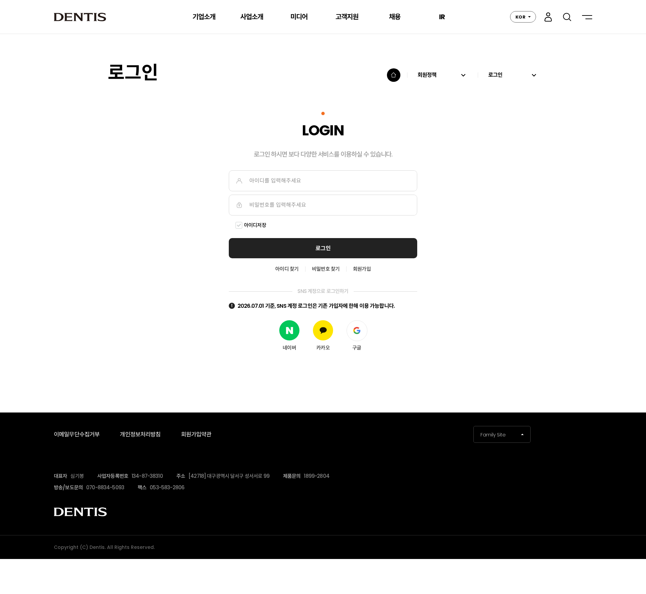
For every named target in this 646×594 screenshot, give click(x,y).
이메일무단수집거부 (77, 434)
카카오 (322, 347)
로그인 (548, 17)
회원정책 (427, 75)
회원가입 (362, 268)
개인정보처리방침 (140, 434)
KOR (520, 17)
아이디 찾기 (286, 268)
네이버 (289, 347)
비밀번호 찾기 (325, 268)
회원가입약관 (196, 434)
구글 (356, 347)
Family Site (493, 434)
